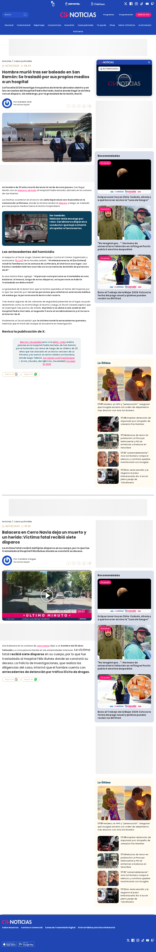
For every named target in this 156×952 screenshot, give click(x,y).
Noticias (6, 61)
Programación (126, 15)
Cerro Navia (43, 645)
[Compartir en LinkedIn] (84, 106)
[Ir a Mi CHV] (52, 3)
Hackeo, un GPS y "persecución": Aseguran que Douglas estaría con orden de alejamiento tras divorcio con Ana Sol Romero (124, 407)
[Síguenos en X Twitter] (125, 3)
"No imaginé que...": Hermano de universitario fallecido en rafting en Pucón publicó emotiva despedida (124, 246)
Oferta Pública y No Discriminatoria (96, 927)
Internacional (23, 25)
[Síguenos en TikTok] (141, 3)
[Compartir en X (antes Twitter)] (79, 106)
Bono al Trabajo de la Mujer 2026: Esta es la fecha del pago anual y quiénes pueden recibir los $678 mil (124, 295)
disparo (63, 203)
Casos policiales (85, 25)
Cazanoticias (54, 25)
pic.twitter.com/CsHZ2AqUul (59, 358)
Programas (108, 15)
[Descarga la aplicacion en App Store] (26, 944)
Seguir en (9, 374)
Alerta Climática (126, 25)
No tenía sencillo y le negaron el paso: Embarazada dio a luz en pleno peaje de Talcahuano (135, 476)
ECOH (19, 260)
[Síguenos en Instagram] (136, 3)
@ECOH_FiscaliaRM (30, 342)
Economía (69, 25)
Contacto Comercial (31, 927)
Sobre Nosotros (10, 927)
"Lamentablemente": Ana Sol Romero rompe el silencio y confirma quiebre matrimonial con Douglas (135, 457)
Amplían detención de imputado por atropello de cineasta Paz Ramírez (136, 421)
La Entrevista (144, 25)
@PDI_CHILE (59, 342)
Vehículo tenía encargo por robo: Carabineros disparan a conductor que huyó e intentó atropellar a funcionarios (68, 223)
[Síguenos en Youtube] (147, 3)
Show (112, 25)
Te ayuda (101, 25)
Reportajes (39, 25)
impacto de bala (27, 190)
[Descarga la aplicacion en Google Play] (9, 944)
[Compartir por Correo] (89, 106)
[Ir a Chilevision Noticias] (78, 922)
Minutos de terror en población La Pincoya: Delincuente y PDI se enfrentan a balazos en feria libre (134, 441)
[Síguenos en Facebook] (131, 3)
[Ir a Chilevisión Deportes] (72, 4)
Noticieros (78, 31)
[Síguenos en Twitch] (152, 3)
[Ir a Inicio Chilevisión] (98, 3)
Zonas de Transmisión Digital (60, 927)
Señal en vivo (143, 15)
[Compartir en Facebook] (68, 106)
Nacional (9, 25)
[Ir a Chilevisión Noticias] (78, 14)
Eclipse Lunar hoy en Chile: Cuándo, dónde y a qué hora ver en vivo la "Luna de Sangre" (124, 199)
